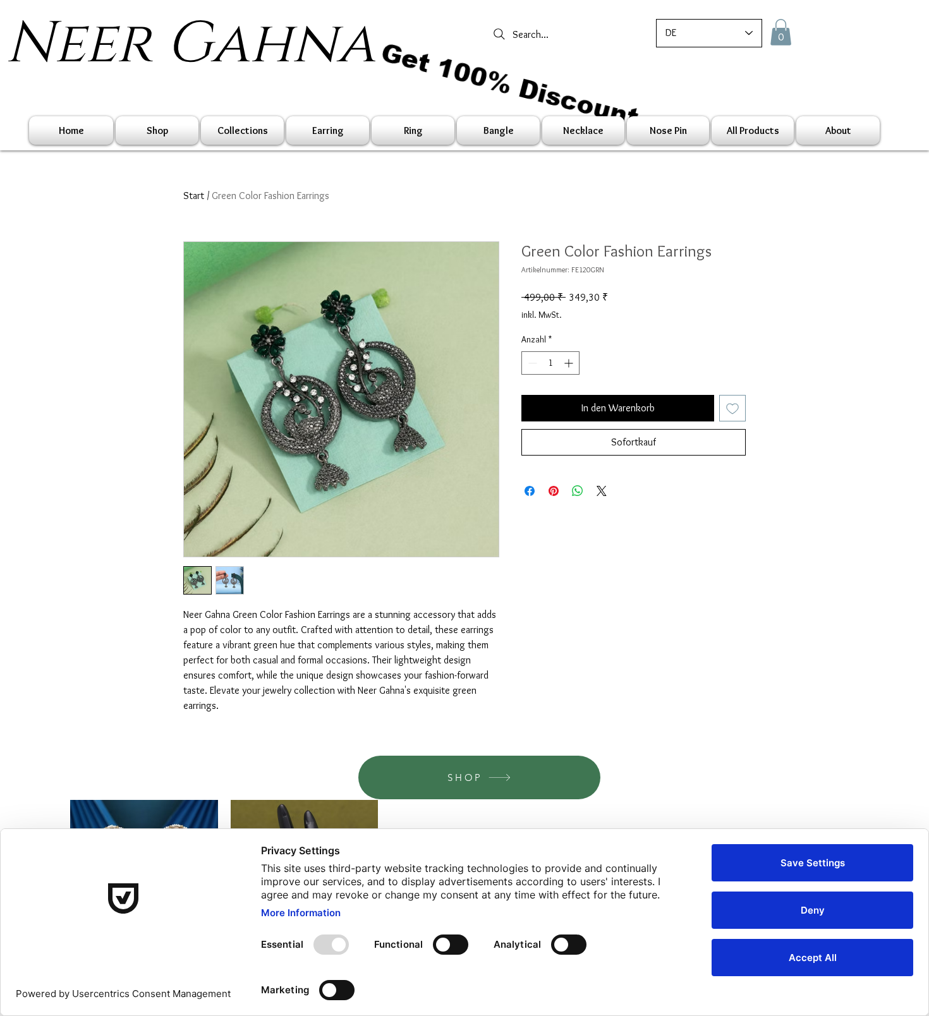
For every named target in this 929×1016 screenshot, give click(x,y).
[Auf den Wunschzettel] (732, 408)
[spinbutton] (550, 363)
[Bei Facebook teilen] (529, 491)
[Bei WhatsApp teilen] (577, 491)
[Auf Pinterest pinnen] (553, 491)
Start (193, 196)
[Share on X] (601, 491)
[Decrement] (531, 363)
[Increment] (570, 363)
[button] (781, 32)
